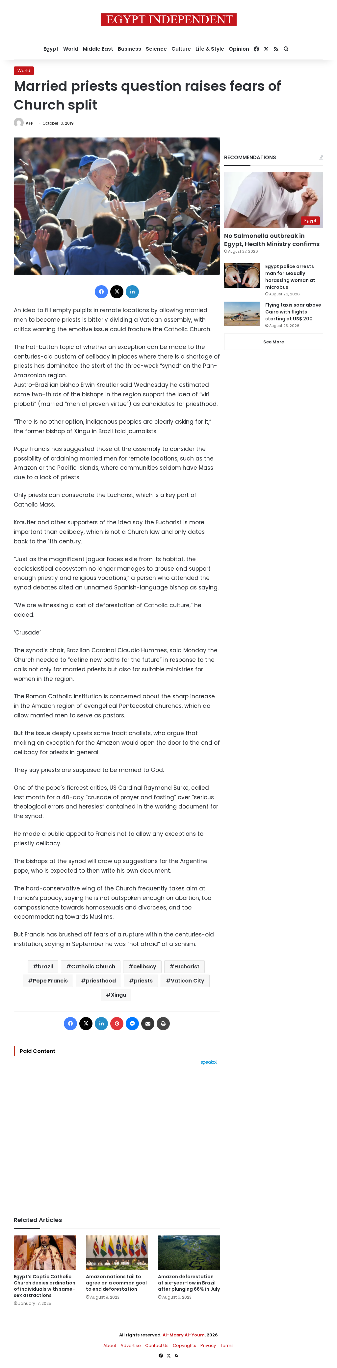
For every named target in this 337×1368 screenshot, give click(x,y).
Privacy (208, 1345)
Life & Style (209, 48)
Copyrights (184, 1345)
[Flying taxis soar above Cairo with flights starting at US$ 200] (242, 314)
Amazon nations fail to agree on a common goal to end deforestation (116, 1282)
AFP (30, 123)
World (70, 48)
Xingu (118, 995)
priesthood (101, 980)
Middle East (98, 48)
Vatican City (187, 980)
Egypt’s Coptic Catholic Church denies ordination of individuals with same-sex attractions (44, 1286)
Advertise (130, 1345)
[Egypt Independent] (169, 19)
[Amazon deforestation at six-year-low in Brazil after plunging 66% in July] (189, 1253)
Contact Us (156, 1345)
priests (143, 980)
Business (129, 48)
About (109, 1345)
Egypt (51, 48)
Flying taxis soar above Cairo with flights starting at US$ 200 (293, 312)
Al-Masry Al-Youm (184, 1335)
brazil (45, 966)
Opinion (239, 48)
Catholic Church (93, 966)
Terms (227, 1345)
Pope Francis (50, 980)
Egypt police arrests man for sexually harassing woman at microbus (290, 276)
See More (273, 342)
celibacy (144, 966)
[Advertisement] (117, 1137)
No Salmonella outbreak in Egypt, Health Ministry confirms (272, 240)
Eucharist (186, 966)
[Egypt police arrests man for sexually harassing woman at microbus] (242, 275)
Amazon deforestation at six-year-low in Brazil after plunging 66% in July (189, 1282)
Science (156, 48)
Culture (181, 48)
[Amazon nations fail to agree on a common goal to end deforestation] (117, 1253)
